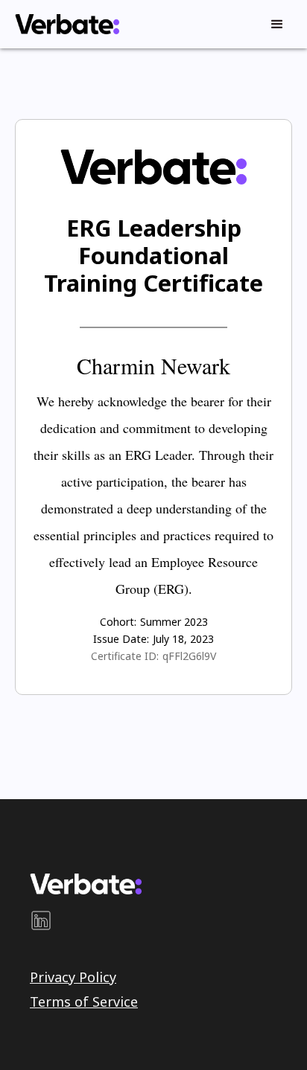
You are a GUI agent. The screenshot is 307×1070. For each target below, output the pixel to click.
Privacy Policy (73, 977)
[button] (277, 24)
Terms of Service (84, 1001)
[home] (63, 24)
